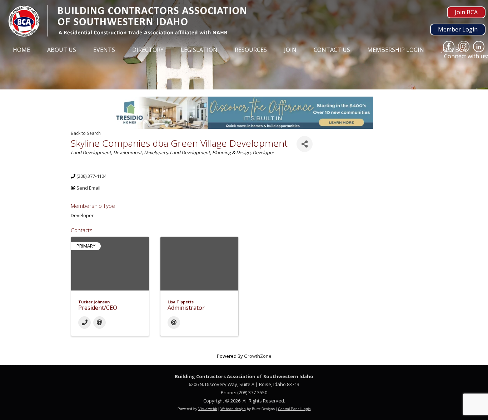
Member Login (458, 29)
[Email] (99, 322)
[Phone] (84, 322)
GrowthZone (258, 356)
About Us (61, 50)
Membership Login (395, 50)
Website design (233, 409)
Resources (251, 50)
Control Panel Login (294, 409)
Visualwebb (207, 409)
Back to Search (86, 133)
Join (290, 50)
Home (21, 50)
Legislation (199, 50)
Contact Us (332, 50)
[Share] (305, 144)
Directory (148, 50)
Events (104, 50)
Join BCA (466, 12)
